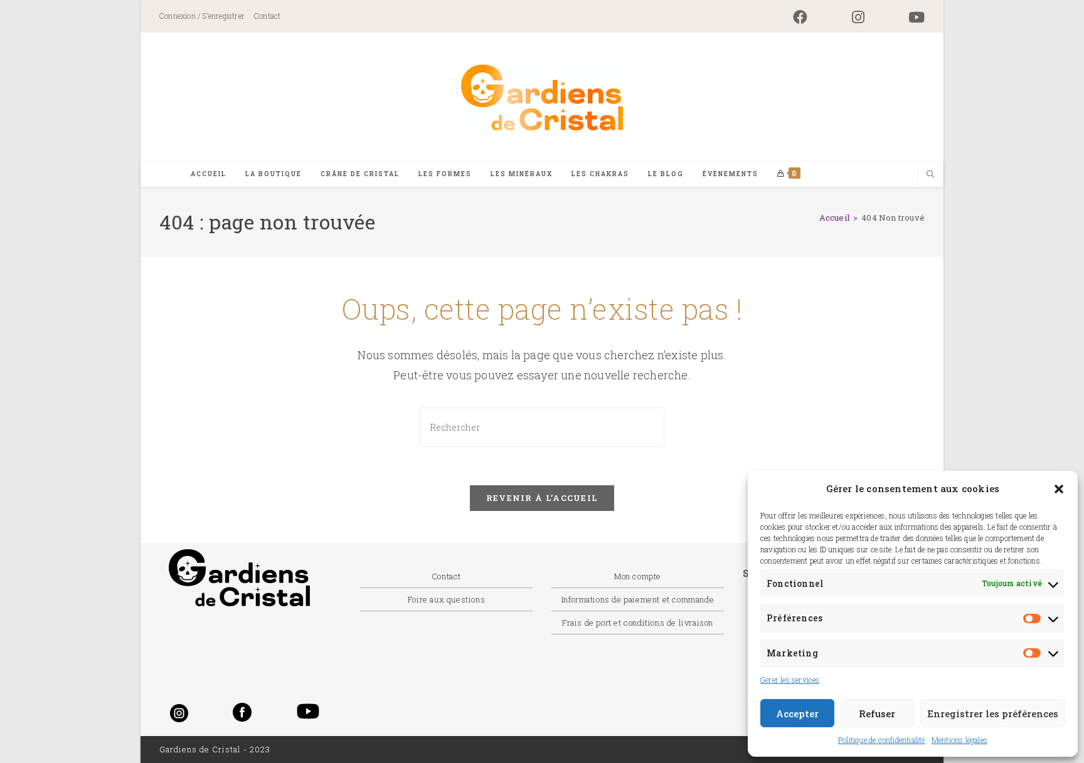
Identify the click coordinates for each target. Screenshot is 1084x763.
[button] (1059, 489)
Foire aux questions (446, 599)
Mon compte (637, 576)
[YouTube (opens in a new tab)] (905, 17)
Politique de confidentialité (881, 740)
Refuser (877, 713)
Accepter (797, 713)
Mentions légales (959, 740)
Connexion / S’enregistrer (202, 16)
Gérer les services (790, 680)
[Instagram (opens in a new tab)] (858, 17)
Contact (267, 16)
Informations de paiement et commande (638, 599)
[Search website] (930, 175)
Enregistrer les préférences (992, 713)
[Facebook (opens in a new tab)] (800, 17)
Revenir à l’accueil (542, 497)
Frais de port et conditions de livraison (637, 622)
